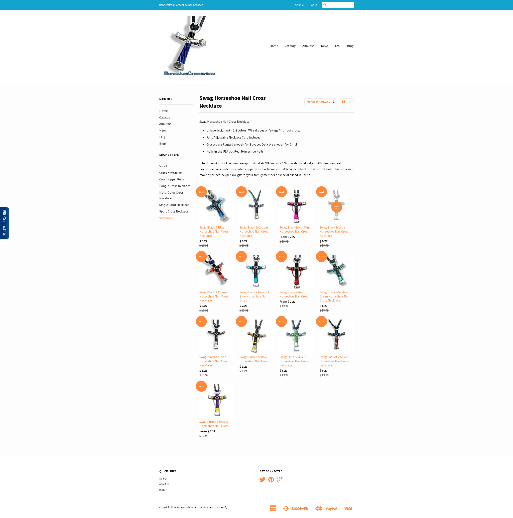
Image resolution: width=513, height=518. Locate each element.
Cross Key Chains (170, 173)
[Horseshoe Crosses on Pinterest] (271, 481)
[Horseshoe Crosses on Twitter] (263, 481)
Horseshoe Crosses (191, 507)
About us (308, 46)
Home (274, 46)
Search (163, 478)
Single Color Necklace (174, 205)
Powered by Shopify (215, 507)
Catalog (290, 46)
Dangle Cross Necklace (174, 186)
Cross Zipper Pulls (171, 179)
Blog (350, 46)
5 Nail (163, 166)
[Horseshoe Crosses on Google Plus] (280, 481)
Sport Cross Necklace (173, 211)
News (324, 46)
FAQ (337, 46)
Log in (313, 5)
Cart (301, 5)
